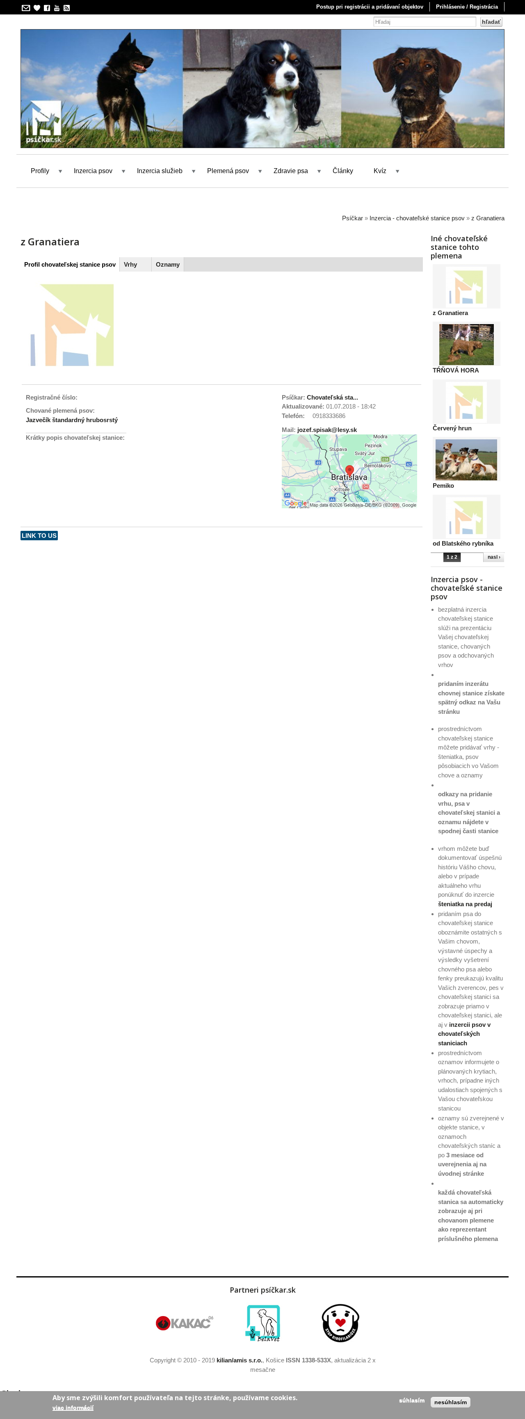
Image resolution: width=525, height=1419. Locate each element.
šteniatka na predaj (465, 903)
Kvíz (380, 170)
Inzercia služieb (160, 170)
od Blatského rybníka (463, 543)
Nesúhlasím (450, 1402)
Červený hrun (452, 428)
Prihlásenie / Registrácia (467, 7)
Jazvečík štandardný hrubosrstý (72, 419)
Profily (40, 170)
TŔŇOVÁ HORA (456, 370)
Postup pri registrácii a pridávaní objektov (369, 7)
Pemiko (443, 485)
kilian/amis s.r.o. (239, 1360)
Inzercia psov (93, 170)
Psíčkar (352, 218)
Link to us (39, 535)
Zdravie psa (291, 170)
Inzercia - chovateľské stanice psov (417, 218)
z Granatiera (487, 218)
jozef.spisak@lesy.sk (327, 429)
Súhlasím (412, 1400)
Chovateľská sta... (332, 397)
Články (343, 170)
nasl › (494, 557)
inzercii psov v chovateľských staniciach (464, 1034)
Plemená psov (228, 170)
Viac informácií (73, 1407)
